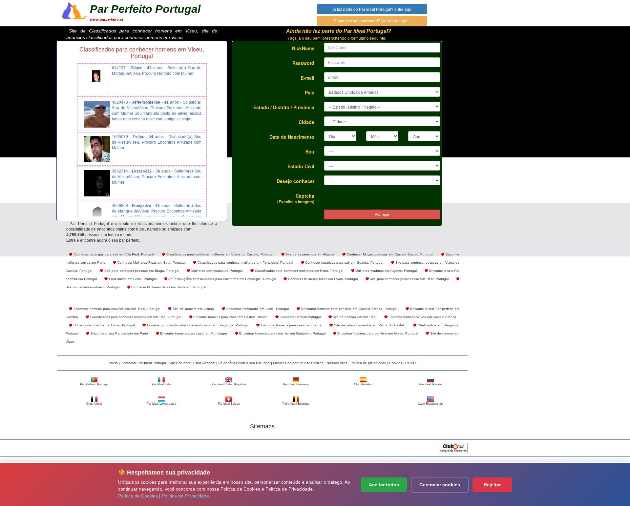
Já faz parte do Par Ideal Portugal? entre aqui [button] (372, 9)
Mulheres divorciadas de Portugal (216, 271)
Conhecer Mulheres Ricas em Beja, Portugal (150, 262)
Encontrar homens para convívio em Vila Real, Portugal (116, 309)
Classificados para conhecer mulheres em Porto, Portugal (298, 271)
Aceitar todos (384, 484)
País (309, 92)
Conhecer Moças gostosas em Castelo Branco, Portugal (389, 254)
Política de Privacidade (185, 495)
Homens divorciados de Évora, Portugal (103, 325)
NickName (303, 48)
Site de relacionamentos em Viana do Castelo (369, 325)
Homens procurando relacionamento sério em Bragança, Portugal (197, 325)
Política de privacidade (368, 363)
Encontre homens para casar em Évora (291, 325)
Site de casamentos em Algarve (309, 254)
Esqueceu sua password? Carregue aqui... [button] (372, 20)
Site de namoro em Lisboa (192, 309)
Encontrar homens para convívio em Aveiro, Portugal (377, 333)
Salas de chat (179, 363)
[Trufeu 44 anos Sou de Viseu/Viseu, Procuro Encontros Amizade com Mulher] (97, 149)
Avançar (382, 214)
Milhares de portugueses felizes (298, 363)
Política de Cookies (138, 495)
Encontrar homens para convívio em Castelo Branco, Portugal (349, 309)
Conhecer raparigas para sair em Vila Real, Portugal (113, 254)
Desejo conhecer (295, 181)
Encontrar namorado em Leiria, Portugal (256, 309)
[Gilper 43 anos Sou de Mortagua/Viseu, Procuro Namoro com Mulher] (97, 80)
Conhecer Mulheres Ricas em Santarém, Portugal (168, 287)
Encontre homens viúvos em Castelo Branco (422, 317)
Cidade (306, 122)
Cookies (395, 363)
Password (303, 63)
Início (113, 363)
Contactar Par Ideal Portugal (143, 363)
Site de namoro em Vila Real (354, 317)
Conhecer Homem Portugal (300, 317)
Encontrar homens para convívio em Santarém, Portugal (282, 333)
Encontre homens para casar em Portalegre (193, 333)
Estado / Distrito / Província (283, 107)
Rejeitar (492, 484)
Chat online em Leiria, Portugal (132, 279)
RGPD (410, 363)
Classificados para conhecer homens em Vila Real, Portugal (135, 317)
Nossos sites (336, 363)
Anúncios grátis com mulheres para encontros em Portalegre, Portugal (221, 279)
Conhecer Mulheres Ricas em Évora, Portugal (322, 279)
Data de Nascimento (291, 136)
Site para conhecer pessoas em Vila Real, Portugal (409, 279)
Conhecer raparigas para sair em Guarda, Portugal (343, 262)
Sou (309, 151)
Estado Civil (300, 166)
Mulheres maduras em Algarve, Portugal (385, 271)
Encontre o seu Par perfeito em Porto (118, 333)
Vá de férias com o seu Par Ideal (244, 363)
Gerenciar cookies (439, 484)
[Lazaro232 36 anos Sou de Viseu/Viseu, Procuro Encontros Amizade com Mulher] (97, 183)
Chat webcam (204, 363)
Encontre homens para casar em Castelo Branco (230, 317)
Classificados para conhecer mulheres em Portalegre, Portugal (244, 262)
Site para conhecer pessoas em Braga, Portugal (141, 271)
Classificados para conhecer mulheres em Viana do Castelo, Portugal (219, 254)
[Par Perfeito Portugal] (74, 10)
